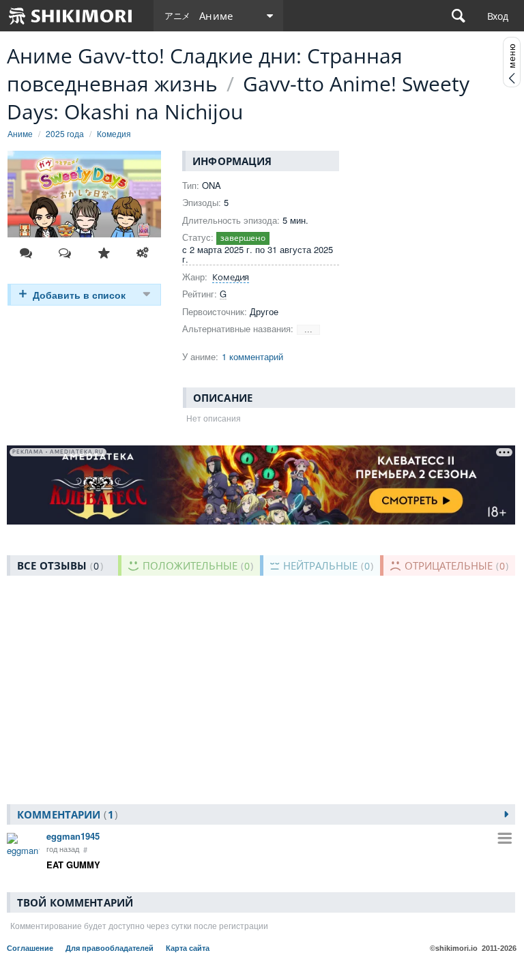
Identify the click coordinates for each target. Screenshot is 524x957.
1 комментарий (252, 356)
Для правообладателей (111, 948)
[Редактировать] (142, 253)
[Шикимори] (70, 15)
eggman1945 (73, 835)
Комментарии (65, 814)
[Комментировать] (26, 253)
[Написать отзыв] (65, 253)
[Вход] (498, 15)
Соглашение (31, 948)
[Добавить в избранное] (103, 253)
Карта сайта (187, 948)
